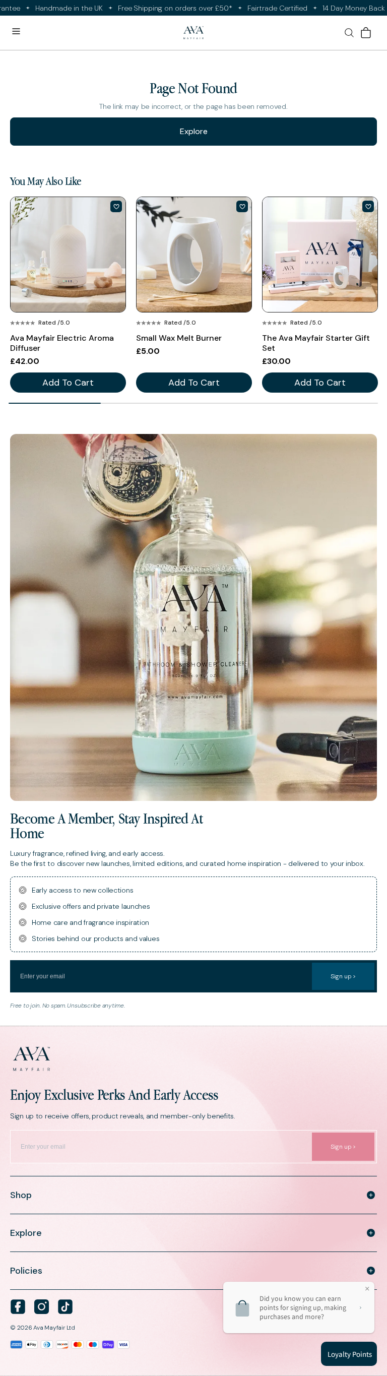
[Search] (349, 33)
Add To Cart (68, 383)
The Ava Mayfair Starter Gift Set (316, 343)
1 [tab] (55, 403)
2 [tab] (147, 403)
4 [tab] (331, 403)
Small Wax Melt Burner (179, 338)
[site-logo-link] (193, 1059)
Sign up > (343, 976)
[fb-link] (18, 1307)
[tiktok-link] (65, 1307)
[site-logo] (193, 33)
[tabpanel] (68, 295)
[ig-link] (41, 1307)
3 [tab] (239, 403)
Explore (194, 131)
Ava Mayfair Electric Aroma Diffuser (62, 343)
